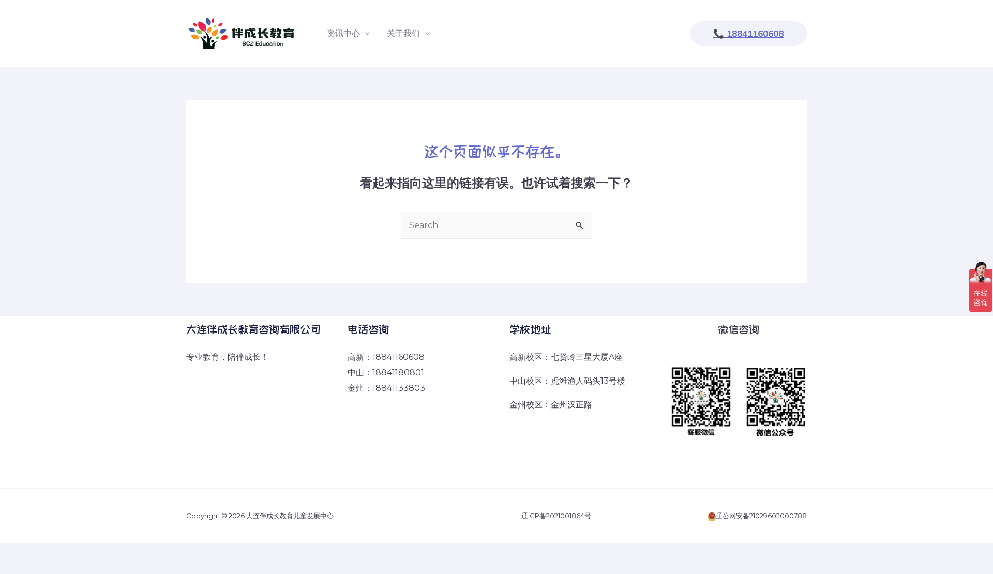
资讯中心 (343, 33)
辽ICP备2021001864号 (556, 515)
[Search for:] (496, 225)
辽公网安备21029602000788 (761, 515)
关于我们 (403, 33)
